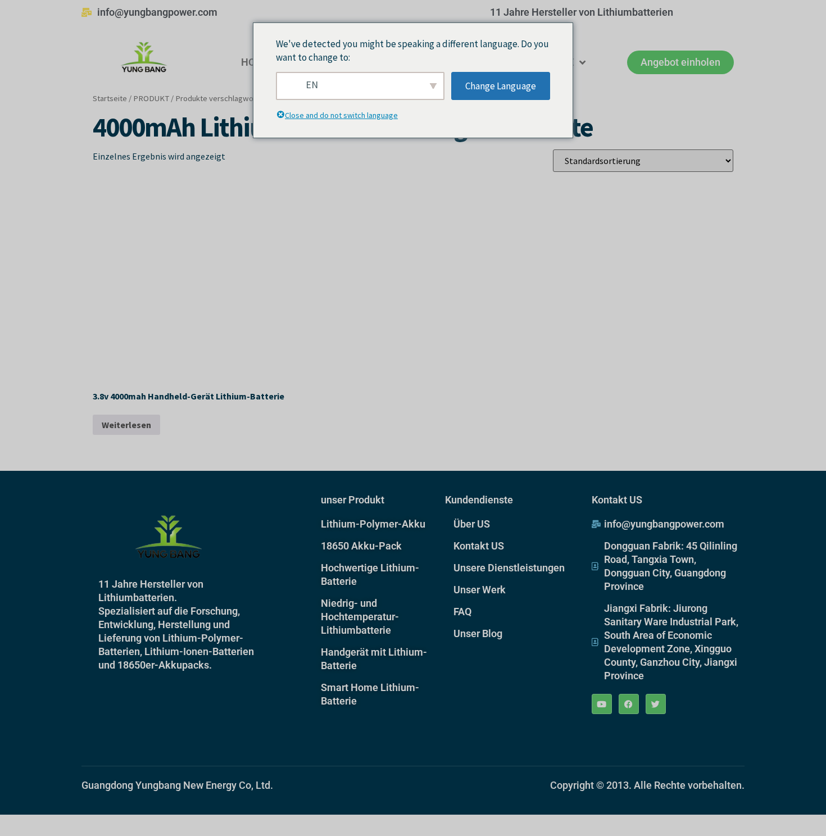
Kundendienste (479, 500)
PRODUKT (151, 98)
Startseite (110, 98)
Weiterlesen (126, 424)
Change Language (500, 86)
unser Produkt (352, 500)
